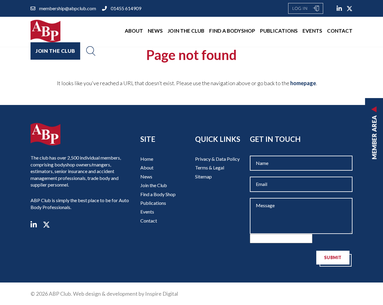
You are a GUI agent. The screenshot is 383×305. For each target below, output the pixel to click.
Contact (339, 31)
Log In (300, 8)
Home (146, 159)
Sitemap (203, 176)
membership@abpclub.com (67, 8)
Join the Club (186, 31)
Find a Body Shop (158, 194)
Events (312, 31)
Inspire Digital (161, 293)
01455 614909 (126, 8)
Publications (279, 31)
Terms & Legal (209, 167)
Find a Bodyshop (232, 31)
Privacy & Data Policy (217, 159)
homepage (303, 83)
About (134, 31)
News (155, 31)
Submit (333, 257)
